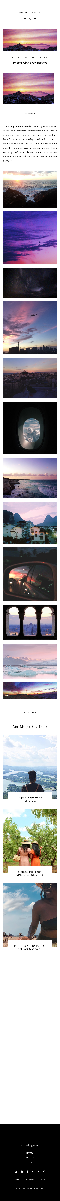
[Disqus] (30, 1002)
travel (35, 712)
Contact (30, 1162)
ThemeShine (37, 1188)
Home (29, 1153)
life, (29, 712)
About (30, 1158)
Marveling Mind (37, 1180)
